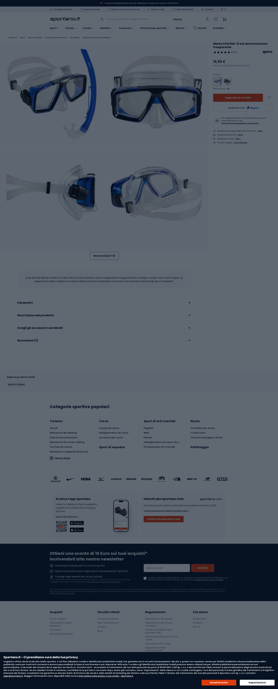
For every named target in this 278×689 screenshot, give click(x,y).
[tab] (104, 302)
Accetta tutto (219, 682)
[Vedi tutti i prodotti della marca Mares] (267, 52)
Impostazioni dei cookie (158, 643)
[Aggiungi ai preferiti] (269, 97)
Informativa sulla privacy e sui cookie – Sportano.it (106, 676)
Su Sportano (199, 618)
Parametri (25, 303)
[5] (222, 52)
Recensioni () (27, 340)
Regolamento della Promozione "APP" (155, 649)
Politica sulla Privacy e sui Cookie (62, 593)
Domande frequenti (107, 618)
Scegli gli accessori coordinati (40, 328)
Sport (22, 37)
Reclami (101, 626)
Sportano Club (157, 9)
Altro (260, 131)
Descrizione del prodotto (35, 315)
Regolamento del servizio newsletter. (209, 580)
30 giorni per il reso (91, 9)
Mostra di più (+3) (104, 255)
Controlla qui (240, 143)
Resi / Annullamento (108, 622)
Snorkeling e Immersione (56, 37)
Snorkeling (75, 37)
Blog (99, 630)
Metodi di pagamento (61, 633)
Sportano (13, 37)
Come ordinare (58, 618)
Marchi (180, 28)
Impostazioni (257, 682)
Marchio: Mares (16, 384)
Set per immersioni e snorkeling (96, 37)
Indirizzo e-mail (154, 568)
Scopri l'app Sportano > (67, 516)
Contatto (209, 9)
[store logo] (65, 19)
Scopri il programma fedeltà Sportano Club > (166, 510)
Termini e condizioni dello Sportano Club (158, 631)
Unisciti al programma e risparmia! (240, 123)
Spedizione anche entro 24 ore (125, 9)
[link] (207, 19)
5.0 (232, 52)
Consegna (55, 629)
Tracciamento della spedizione (60, 624)
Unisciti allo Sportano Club (163, 519)
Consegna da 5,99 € (62, 9)
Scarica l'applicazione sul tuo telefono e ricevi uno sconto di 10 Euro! (141, 3)
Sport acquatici (35, 37)
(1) (235, 52)
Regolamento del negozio (159, 618)
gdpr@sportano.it (13, 676)
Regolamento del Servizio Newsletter (104, 582)
